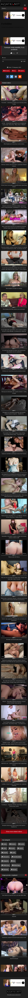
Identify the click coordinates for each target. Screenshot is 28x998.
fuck (15, 70)
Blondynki (7, 70)
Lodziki (13, 852)
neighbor (22, 70)
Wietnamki (5, 869)
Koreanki (5, 852)
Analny (4, 844)
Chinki (4, 848)
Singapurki (5, 860)
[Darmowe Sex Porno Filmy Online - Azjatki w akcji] (11, 4)
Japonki (21, 848)
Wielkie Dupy (17, 865)
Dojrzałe (13, 848)
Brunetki (22, 844)
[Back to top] (23, 994)
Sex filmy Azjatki (17, 856)
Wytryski (15, 869)
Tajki (14, 860)
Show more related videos (14, 831)
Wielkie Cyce (6, 865)
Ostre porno (6, 856)
